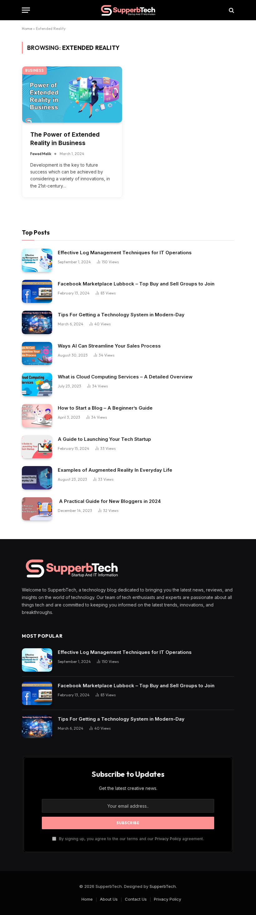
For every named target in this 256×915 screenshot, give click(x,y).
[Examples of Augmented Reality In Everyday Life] (37, 477)
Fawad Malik (40, 153)
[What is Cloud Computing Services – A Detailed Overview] (37, 384)
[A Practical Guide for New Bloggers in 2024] (37, 509)
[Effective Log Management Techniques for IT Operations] (37, 260)
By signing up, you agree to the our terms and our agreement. (131, 838)
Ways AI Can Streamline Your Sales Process (109, 346)
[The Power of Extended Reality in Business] (72, 94)
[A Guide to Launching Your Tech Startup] (37, 447)
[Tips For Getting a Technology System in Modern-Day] (37, 322)
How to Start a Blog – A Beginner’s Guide (105, 408)
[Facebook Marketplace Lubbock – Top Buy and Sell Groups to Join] (37, 291)
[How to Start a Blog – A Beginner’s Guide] (37, 415)
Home (27, 28)
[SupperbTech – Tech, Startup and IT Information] (128, 10)
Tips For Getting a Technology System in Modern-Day (121, 315)
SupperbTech (163, 886)
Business (34, 70)
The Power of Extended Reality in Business (65, 139)
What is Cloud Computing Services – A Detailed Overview (125, 377)
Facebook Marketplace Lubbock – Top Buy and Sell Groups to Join (136, 284)
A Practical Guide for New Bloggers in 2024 (109, 501)
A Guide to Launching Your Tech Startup (104, 439)
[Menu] (26, 10)
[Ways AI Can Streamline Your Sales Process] (37, 353)
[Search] (231, 10)
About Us (109, 899)
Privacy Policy (168, 838)
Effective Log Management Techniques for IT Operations (125, 253)
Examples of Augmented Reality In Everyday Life (115, 470)
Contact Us (136, 899)
